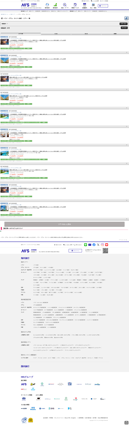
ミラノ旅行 (68, 272)
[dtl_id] (64, 52)
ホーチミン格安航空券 (80, 315)
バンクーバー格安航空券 (92, 320)
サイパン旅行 (43, 267)
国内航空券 (94, 11)
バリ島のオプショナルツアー (67, 345)
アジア (35, 358)
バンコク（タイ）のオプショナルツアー (42, 347)
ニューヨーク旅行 (45, 287)
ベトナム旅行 (72, 280)
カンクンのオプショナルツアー (40, 350)
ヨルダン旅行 (50, 295)
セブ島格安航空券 (101, 315)
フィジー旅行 (66, 270)
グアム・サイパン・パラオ (67, 358)
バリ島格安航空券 (91, 315)
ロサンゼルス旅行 (55, 287)
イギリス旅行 (36, 275)
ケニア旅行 (60, 292)
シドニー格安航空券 (52, 307)
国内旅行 (25, 366)
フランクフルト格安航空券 (80, 310)
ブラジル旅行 (59, 290)
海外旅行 (25, 258)
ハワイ (58, 358)
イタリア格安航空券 (38, 310)
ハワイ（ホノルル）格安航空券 (40, 302)
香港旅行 (79, 280)
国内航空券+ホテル (103, 11)
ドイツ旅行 (90, 272)
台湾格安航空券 (65, 312)
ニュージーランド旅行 (49, 270)
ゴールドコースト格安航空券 (65, 307)
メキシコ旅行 (44, 290)
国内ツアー (80, 11)
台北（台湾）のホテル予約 (63, 335)
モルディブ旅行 (74, 270)
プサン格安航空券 (56, 312)
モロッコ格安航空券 (38, 324)
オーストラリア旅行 (38, 270)
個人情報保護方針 (103, 418)
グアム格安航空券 (37, 305)
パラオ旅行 (50, 267)
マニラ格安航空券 (37, 317)
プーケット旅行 (54, 280)
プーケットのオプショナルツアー (73, 350)
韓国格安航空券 (37, 312)
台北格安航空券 (74, 312)
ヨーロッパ (90, 358)
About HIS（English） (71, 418)
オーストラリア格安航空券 (39, 307)
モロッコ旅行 (44, 292)
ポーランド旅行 (68, 275)
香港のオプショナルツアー (94, 347)
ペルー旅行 (51, 290)
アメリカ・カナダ (42, 358)
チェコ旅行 (98, 275)
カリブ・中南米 (51, 358)
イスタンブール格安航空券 (39, 327)
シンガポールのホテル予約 (93, 335)
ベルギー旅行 (91, 275)
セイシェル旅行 (78, 292)
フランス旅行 (83, 272)
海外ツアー (31, 11)
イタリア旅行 (36, 272)
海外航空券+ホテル (46, 11)
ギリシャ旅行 (51, 275)
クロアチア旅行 (98, 272)
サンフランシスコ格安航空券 (66, 320)
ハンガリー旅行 (47, 277)
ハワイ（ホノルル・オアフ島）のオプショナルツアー (46, 345)
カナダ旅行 (99, 287)
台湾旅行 (41, 280)
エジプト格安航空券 (49, 324)
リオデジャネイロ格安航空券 (52, 322)
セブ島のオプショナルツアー (56, 350)
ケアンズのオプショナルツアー (82, 345)
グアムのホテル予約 (38, 337)
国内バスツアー (87, 11)
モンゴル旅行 (92, 282)
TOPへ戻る (123, 23)
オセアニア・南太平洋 (81, 358)
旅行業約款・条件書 (90, 418)
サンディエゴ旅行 (91, 287)
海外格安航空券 (26, 299)
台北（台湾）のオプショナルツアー (78, 347)
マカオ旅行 (76, 282)
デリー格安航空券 (47, 317)
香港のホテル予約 (48, 337)
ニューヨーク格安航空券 (39, 320)
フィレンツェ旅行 (60, 272)
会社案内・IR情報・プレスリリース (53, 418)
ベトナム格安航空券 (69, 315)
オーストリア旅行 (37, 277)
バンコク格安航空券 (93, 312)
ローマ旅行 (43, 272)
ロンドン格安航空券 (59, 310)
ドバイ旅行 (36, 295)
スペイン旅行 (75, 272)
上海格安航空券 (59, 315)
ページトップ (122, 240)
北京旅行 (96, 280)
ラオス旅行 (99, 282)
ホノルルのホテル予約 (38, 335)
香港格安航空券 (37, 315)
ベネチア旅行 (51, 272)
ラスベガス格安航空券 (80, 320)
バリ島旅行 (102, 280)
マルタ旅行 (84, 275)
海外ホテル (53, 11)
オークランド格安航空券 (79, 307)
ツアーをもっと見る (64, 224)
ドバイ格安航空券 (51, 327)
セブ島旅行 (60, 282)
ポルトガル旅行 (59, 275)
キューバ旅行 (36, 290)
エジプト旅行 (36, 292)
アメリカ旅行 (36, 287)
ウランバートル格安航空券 (59, 317)
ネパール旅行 (36, 285)
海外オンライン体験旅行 (28, 355)
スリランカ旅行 (84, 282)
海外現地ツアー (26, 342)
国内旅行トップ (73, 11)
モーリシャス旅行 (69, 292)
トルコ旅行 (42, 295)
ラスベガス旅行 (64, 287)
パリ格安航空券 (69, 310)
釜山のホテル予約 (58, 337)
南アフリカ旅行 (52, 292)
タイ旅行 (47, 280)
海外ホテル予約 (26, 332)
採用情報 (81, 418)
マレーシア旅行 (43, 282)
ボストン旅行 (82, 287)
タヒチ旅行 (59, 270)
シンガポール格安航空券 (48, 315)
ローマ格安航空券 (48, 310)
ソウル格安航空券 (46, 312)
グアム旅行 (36, 267)
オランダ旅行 (76, 275)
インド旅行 (36, 282)
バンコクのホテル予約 (50, 335)
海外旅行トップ (24, 11)
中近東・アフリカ (98, 358)
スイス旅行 (43, 275)
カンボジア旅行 (68, 282)
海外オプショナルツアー (62, 11)
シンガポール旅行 (63, 280)
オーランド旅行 (73, 287)
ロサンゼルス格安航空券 (52, 320)
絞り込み (124, 27)
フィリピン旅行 (52, 282)
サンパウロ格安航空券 (38, 322)
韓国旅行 (35, 280)
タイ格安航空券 (83, 312)
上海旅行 (90, 280)
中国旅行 (85, 280)
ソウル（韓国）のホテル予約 (78, 335)
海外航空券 (37, 11)
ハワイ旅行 (36, 265)
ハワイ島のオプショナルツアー (61, 347)
